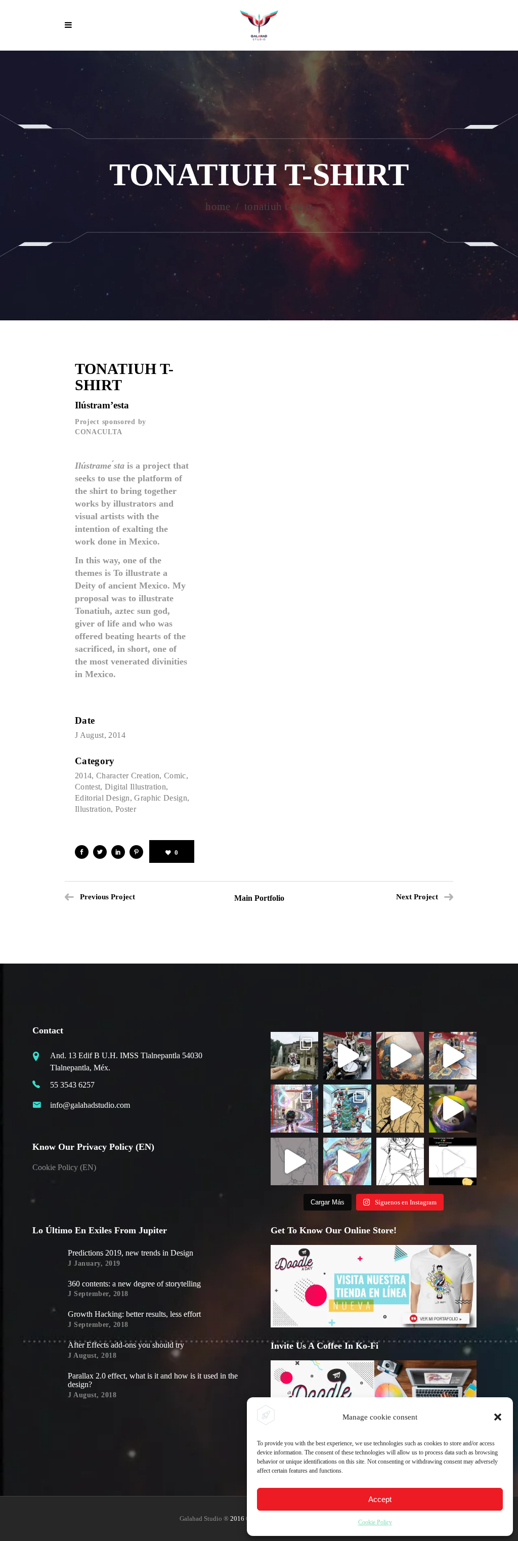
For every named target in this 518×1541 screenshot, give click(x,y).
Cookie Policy (375, 1522)
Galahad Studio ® (204, 1518)
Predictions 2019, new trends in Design (130, 1252)
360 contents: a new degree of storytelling (134, 1283)
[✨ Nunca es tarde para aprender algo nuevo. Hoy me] (453, 1108)
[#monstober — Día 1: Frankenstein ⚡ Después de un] (400, 1108)
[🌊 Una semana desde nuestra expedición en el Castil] (294, 1055)
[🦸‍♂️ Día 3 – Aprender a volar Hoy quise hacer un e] (347, 1161)
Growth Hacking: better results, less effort (134, 1314)
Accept (380, 1499)
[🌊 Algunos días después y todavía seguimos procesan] (347, 1055)
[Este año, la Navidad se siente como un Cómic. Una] (347, 1108)
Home (217, 206)
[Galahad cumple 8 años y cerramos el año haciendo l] (294, 1108)
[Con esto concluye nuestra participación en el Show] (453, 1055)
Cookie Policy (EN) (64, 1167)
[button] (498, 1417)
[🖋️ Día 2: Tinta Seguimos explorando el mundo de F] (400, 1161)
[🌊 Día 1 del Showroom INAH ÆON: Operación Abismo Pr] (400, 1055)
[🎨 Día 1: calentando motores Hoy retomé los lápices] (453, 1161)
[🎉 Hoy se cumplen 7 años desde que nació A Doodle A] (294, 1161)
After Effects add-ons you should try (126, 1345)
